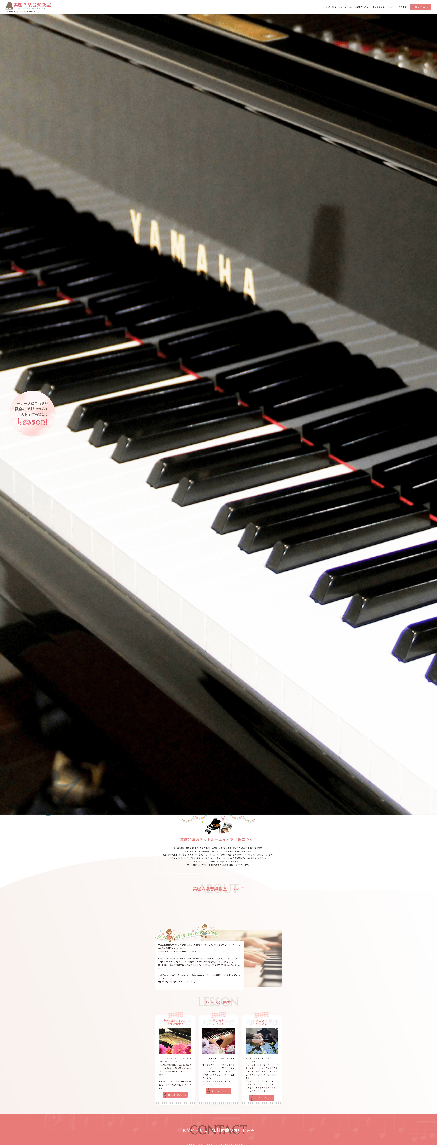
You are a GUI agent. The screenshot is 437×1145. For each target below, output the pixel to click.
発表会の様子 (361, 7)
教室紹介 (331, 7)
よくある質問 (377, 7)
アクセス (391, 7)
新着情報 (403, 7)
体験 (419, 7)
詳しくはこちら (175, 1060)
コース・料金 (345, 7)
